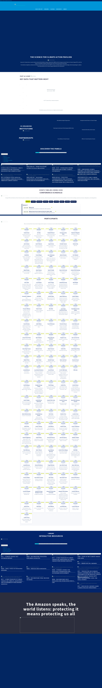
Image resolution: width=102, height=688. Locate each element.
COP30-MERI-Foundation (7, 160)
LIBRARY (65, 9)
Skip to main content (4, 0)
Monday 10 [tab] (28, 201)
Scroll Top (10, 0)
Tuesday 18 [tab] (67, 201)
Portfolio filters (4, 154)
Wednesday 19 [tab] (73, 201)
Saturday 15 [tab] (56, 201)
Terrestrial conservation (7, 550)
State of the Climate (6, 548)
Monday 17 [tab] (62, 201)
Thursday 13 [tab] (46, 201)
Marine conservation (6, 551)
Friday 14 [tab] (51, 201)
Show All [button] (4, 156)
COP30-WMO (5, 161)
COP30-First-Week (6, 157)
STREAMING (46, 9)
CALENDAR (52, 9)
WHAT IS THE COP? (38, 9)
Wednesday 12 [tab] (39, 201)
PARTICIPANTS (59, 9)
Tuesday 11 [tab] (33, 201)
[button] (37, 152)
